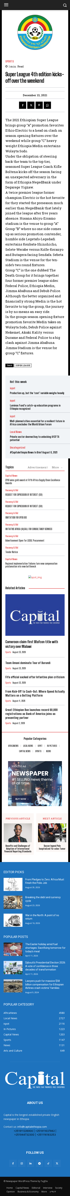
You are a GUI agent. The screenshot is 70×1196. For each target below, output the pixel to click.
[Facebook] (22, 105)
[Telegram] (39, 1163)
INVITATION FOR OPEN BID (16, 517)
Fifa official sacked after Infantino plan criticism (35, 677)
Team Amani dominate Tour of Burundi (27, 663)
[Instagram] (21, 1163)
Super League (23, 365)
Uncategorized (17, 447)
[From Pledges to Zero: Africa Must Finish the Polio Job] (13, 884)
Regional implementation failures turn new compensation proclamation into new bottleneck (31, 565)
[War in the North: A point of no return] (13, 920)
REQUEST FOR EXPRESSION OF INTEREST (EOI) (24, 494)
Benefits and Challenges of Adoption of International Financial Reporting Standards (17, 849)
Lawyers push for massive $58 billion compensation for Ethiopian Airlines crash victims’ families (44, 984)
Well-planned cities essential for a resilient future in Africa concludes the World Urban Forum (37, 422)
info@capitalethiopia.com (32, 1126)
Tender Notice (11, 552)
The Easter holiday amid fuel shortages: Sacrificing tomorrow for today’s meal (45, 948)
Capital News (11, 476)
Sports (9, 61)
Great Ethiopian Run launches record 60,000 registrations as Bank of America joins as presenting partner (31, 714)
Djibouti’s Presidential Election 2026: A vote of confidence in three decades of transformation (45, 966)
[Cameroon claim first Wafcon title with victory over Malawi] (35, 615)
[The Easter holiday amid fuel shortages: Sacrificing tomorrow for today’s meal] (13, 949)
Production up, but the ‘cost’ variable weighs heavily (37, 393)
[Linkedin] (30, 1163)
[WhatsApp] (47, 105)
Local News (16, 432)
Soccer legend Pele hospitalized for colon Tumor (52, 847)
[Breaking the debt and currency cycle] (13, 902)
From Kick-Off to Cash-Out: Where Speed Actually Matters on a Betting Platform (35, 693)
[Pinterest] (39, 105)
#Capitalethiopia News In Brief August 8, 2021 (33, 452)
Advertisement (38, 467)
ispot (12, 388)
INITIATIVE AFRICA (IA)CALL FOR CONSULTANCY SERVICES (28, 529)
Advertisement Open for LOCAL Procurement (24, 540)
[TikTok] (48, 1163)
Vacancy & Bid (11, 490)
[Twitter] (30, 105)
